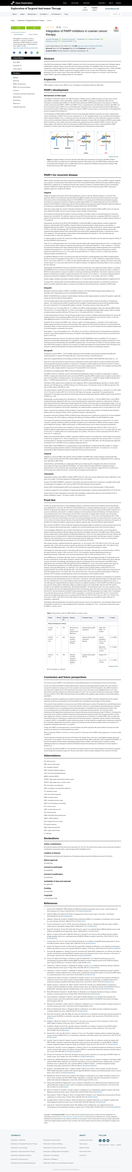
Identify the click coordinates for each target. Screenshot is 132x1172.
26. (45, 1059)
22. (45, 1033)
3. (44, 919)
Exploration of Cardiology (51, 1155)
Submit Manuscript (112, 9)
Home (13, 20)
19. (45, 1014)
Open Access (83, 1144)
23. (45, 1040)
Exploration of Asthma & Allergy (52, 1144)
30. (45, 1090)
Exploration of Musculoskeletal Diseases (23, 1163)
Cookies (118, 1145)
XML (34, 28)
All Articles (86, 3)
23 (94, 412)
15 (101, 312)
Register (118, 3)
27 (91, 484)
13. (45, 977)
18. (45, 1009)
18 (54, 335)
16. (45, 997)
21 (114, 358)
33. (45, 1105)
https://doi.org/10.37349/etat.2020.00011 (90, 46)
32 (89, 563)
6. (44, 934)
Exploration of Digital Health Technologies (56, 1151)
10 (70, 235)
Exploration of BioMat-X (50, 1159)
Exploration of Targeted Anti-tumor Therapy (36, 8)
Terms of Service (104, 1145)
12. (45, 970)
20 (101, 355)
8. (44, 946)
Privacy (112, 1145)
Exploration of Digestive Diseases (21, 1155)
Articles (22, 14)
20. (45, 1021)
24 (59, 433)
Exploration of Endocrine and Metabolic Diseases (58, 1163)
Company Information (86, 1140)
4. (44, 924)
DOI (79, 911)
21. (45, 1026)
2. (44, 914)
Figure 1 (62, 118)
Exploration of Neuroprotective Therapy (23, 1151)
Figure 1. (50, 159)
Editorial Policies (84, 1147)
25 (86, 442)
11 (65, 240)
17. (45, 1004)
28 (119, 490)
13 (72, 260)
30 (55, 508)
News (65, 3)
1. (44, 909)
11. (45, 965)
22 (116, 358)
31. (45, 1095)
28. (45, 1075)
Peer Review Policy (85, 1151)
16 (111, 315)
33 (70, 579)
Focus (66, 14)
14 (118, 279)
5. (44, 929)
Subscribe (102, 3)
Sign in (111, 3)
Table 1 (97, 604)
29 (84, 495)
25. (45, 1054)
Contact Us (82, 1155)
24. (45, 1047)
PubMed (84, 911)
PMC (89, 911)
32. (45, 1100)
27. (45, 1068)
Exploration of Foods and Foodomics (54, 1147)
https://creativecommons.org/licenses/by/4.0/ (71, 1116)
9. (44, 951)
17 (94, 319)
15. (45, 992)
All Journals (74, 3)
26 (95, 470)
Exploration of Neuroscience (19, 1159)
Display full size (113, 156)
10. (45, 958)
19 (107, 338)
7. (44, 941)
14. (45, 985)
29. (45, 1083)
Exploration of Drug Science (51, 1140)
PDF (19, 28)
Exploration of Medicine (18, 1140)
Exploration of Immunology (19, 1147)
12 (65, 253)
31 (65, 525)
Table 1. (49, 613)
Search (115, 14)
